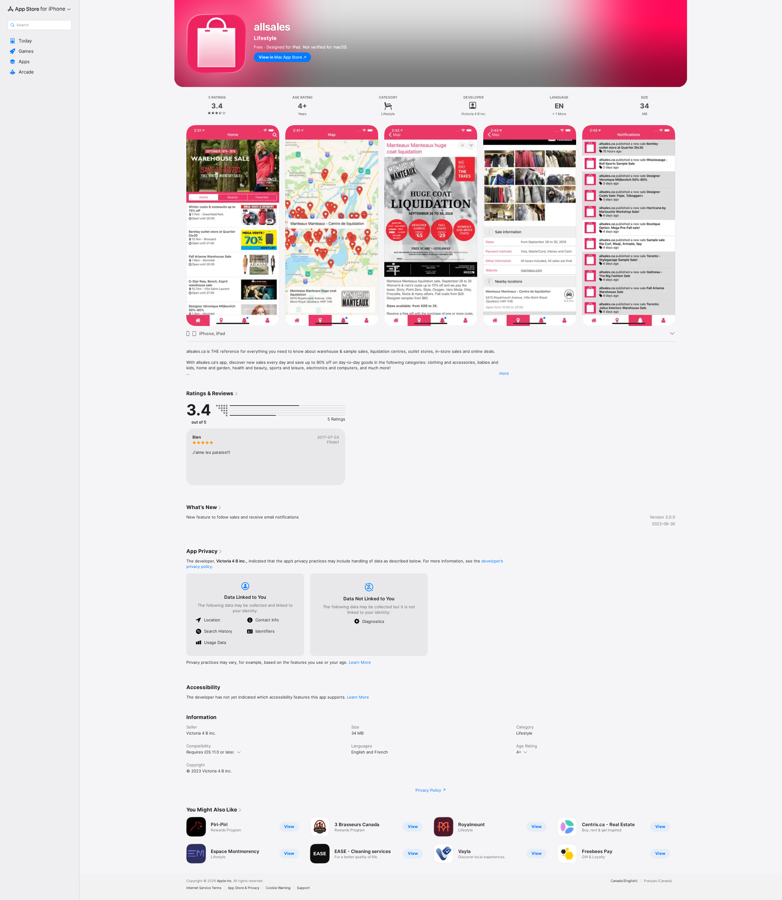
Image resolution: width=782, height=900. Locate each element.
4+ (518, 752)
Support (303, 888)
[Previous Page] (180, 840)
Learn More (360, 662)
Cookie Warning (278, 888)
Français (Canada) (658, 881)
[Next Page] (681, 840)
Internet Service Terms (203, 888)
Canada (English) (624, 881)
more (504, 373)
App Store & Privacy (243, 888)
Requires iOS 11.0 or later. (210, 752)
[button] (39, 40)
